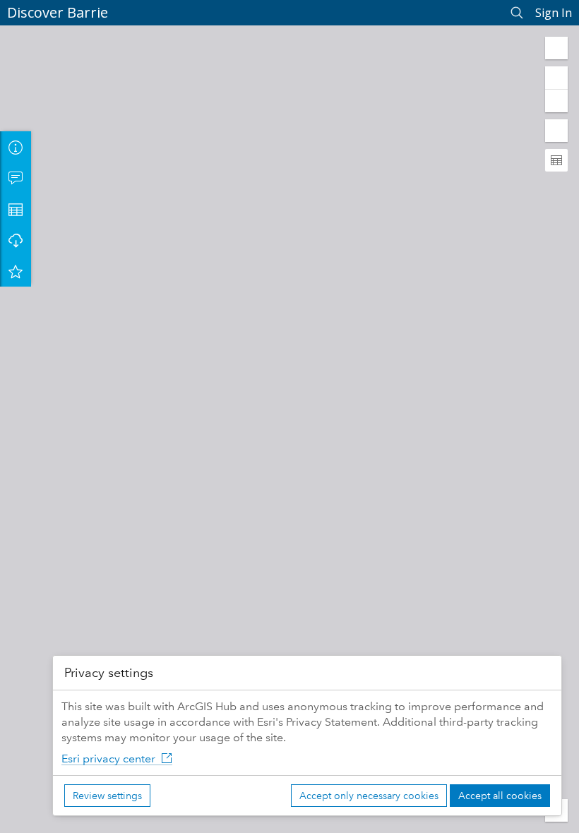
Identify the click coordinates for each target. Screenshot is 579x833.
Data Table (15, 208)
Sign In (553, 12)
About (15, 146)
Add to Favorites (15, 271)
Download (15, 240)
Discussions (15, 177)
